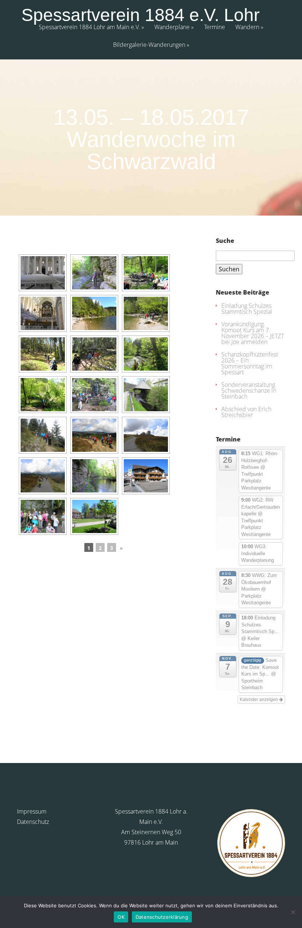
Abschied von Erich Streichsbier (246, 412)
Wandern (247, 27)
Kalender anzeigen (259, 699)
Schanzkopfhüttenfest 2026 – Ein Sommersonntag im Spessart (249, 363)
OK (120, 917)
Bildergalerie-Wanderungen (149, 45)
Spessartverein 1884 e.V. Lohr (140, 15)
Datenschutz (33, 822)
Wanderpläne (172, 27)
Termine (214, 27)
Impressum (31, 811)
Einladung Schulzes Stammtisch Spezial (246, 309)
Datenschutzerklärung (162, 917)
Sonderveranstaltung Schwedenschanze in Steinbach (248, 391)
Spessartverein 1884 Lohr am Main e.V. (89, 27)
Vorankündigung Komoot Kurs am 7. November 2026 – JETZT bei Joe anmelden (252, 333)
